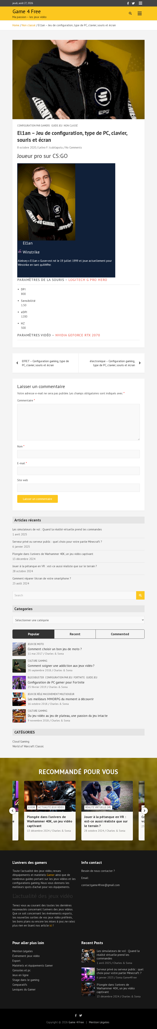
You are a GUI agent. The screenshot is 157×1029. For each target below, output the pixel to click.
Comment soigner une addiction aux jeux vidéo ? (61, 666)
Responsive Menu (141, 3)
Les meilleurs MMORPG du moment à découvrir (61, 699)
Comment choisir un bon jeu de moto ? (55, 649)
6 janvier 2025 (105, 977)
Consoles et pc (21, 970)
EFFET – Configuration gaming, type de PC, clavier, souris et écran (45, 363)
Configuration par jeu (58, 677)
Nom (20, 446)
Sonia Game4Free (126, 977)
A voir (31, 807)
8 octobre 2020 (26, 147)
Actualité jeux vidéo (51, 807)
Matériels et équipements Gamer (32, 965)
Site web (22, 480)
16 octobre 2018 (37, 704)
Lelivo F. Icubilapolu (50, 147)
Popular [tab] (33, 634)
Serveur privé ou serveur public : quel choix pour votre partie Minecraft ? (57, 541)
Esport (16, 961)
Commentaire (26, 400)
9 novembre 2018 (38, 720)
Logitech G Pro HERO (87, 279)
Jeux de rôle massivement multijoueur (51, 694)
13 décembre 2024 (38, 830)
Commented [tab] (120, 634)
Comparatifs (19, 984)
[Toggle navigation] (140, 13)
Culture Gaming (37, 660)
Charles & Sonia (54, 653)
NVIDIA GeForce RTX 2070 (77, 335)
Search (140, 595)
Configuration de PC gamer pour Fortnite (56, 682)
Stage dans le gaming (25, 980)
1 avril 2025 (104, 963)
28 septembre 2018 (39, 670)
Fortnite (79, 677)
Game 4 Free (26, 11)
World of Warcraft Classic (28, 746)
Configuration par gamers (33, 125)
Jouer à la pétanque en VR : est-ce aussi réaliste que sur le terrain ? (54, 566)
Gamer (51, 875)
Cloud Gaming (20, 741)
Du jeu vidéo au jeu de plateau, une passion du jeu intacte (68, 716)
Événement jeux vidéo (26, 956)
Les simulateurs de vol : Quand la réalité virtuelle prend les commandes (57, 529)
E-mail (22, 463)
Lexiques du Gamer (24, 989)
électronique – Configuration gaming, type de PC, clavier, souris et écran (112, 363)
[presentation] (12, 810)
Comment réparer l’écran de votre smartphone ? (41, 578)
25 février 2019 (37, 687)
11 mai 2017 (35, 653)
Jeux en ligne (20, 975)
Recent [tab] (75, 634)
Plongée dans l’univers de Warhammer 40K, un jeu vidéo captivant (52, 554)
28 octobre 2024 (94, 830)
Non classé (71, 125)
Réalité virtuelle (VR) (98, 807)
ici (51, 925)
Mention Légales (22, 951)
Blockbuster (36, 677)
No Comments (73, 147)
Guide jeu (56, 125)
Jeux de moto (36, 644)
